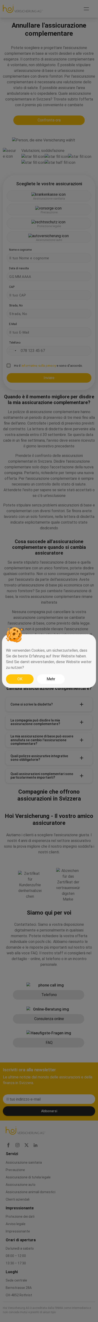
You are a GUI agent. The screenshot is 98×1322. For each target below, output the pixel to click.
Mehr (51, 679)
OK (19, 679)
